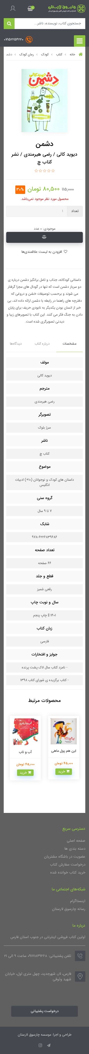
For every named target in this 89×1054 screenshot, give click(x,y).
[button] (30, 8)
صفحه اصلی (76, 841)
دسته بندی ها (74, 849)
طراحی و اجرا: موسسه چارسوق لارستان (44, 1034)
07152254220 (14, 39)
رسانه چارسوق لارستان (68, 909)
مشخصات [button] (69, 343)
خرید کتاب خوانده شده (67, 872)
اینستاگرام (77, 901)
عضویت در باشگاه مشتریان (64, 857)
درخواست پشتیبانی (45, 1011)
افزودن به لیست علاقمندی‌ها (42, 252)
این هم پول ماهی (63, 751)
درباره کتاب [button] (42, 343)
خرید (62, 771)
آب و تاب (25, 752)
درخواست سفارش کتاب (67, 865)
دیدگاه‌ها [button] (16, 343)
